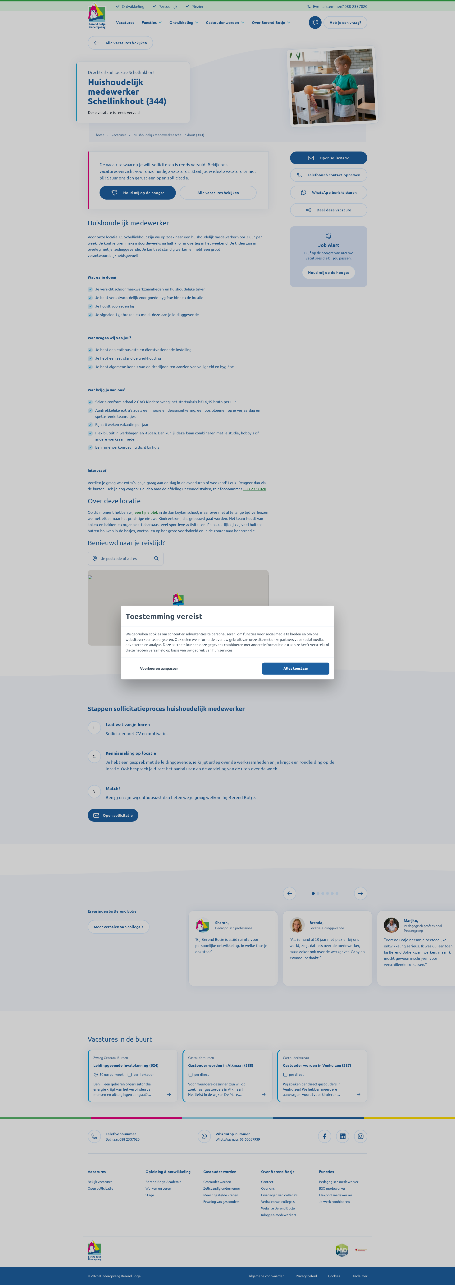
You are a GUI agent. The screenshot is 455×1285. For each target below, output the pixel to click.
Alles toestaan (295, 668)
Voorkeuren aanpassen (159, 668)
